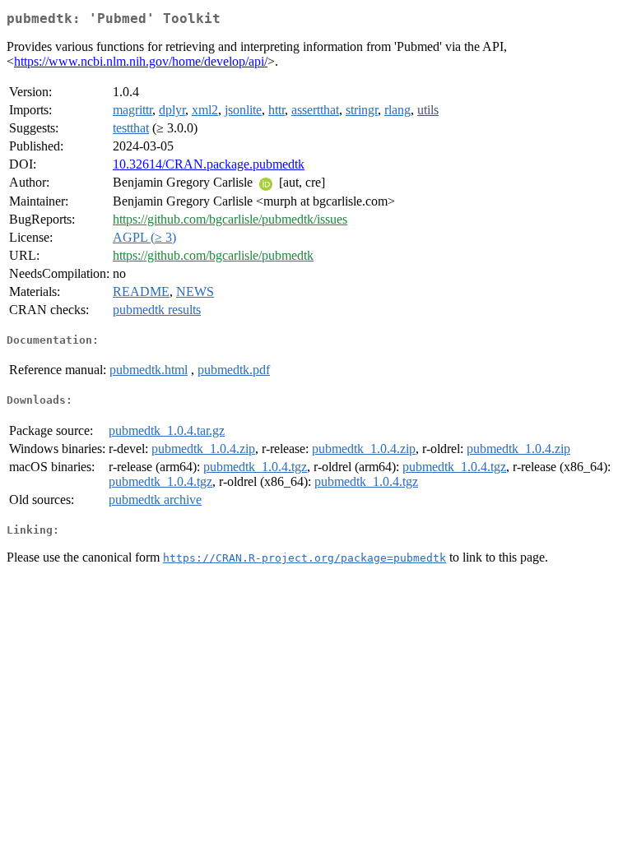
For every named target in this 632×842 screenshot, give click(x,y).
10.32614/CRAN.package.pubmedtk (208, 164)
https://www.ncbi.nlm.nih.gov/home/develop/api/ (140, 61)
